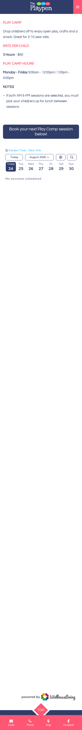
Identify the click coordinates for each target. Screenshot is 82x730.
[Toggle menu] (77, 7)
